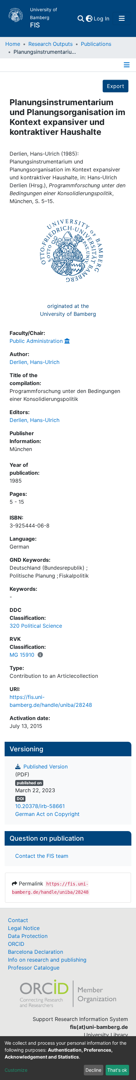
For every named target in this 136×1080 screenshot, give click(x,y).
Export (115, 86)
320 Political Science (36, 625)
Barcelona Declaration (35, 951)
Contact (18, 920)
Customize (16, 1070)
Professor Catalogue (33, 967)
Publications (96, 44)
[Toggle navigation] (122, 18)
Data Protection (28, 936)
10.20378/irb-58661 (40, 806)
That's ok (117, 1070)
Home (12, 44)
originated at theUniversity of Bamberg (68, 310)
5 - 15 (17, 501)
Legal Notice (24, 928)
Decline (93, 1070)
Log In (102, 18)
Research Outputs (50, 44)
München (21, 449)
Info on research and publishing (47, 959)
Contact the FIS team (41, 856)
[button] (89, 18)
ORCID (16, 944)
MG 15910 (22, 654)
